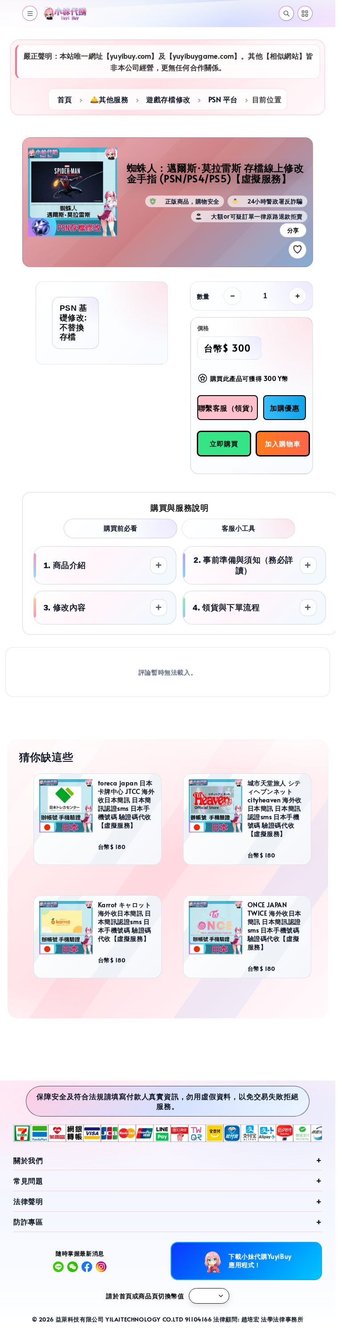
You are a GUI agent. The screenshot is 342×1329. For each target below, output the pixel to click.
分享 (293, 230)
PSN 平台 (223, 99)
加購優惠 (284, 407)
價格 (203, 328)
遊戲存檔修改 (168, 99)
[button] (29, 13)
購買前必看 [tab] (120, 528)
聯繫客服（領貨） (227, 407)
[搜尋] (286, 13)
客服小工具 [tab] (238, 528)
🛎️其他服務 (109, 99)
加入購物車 (283, 443)
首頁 (64, 99)
